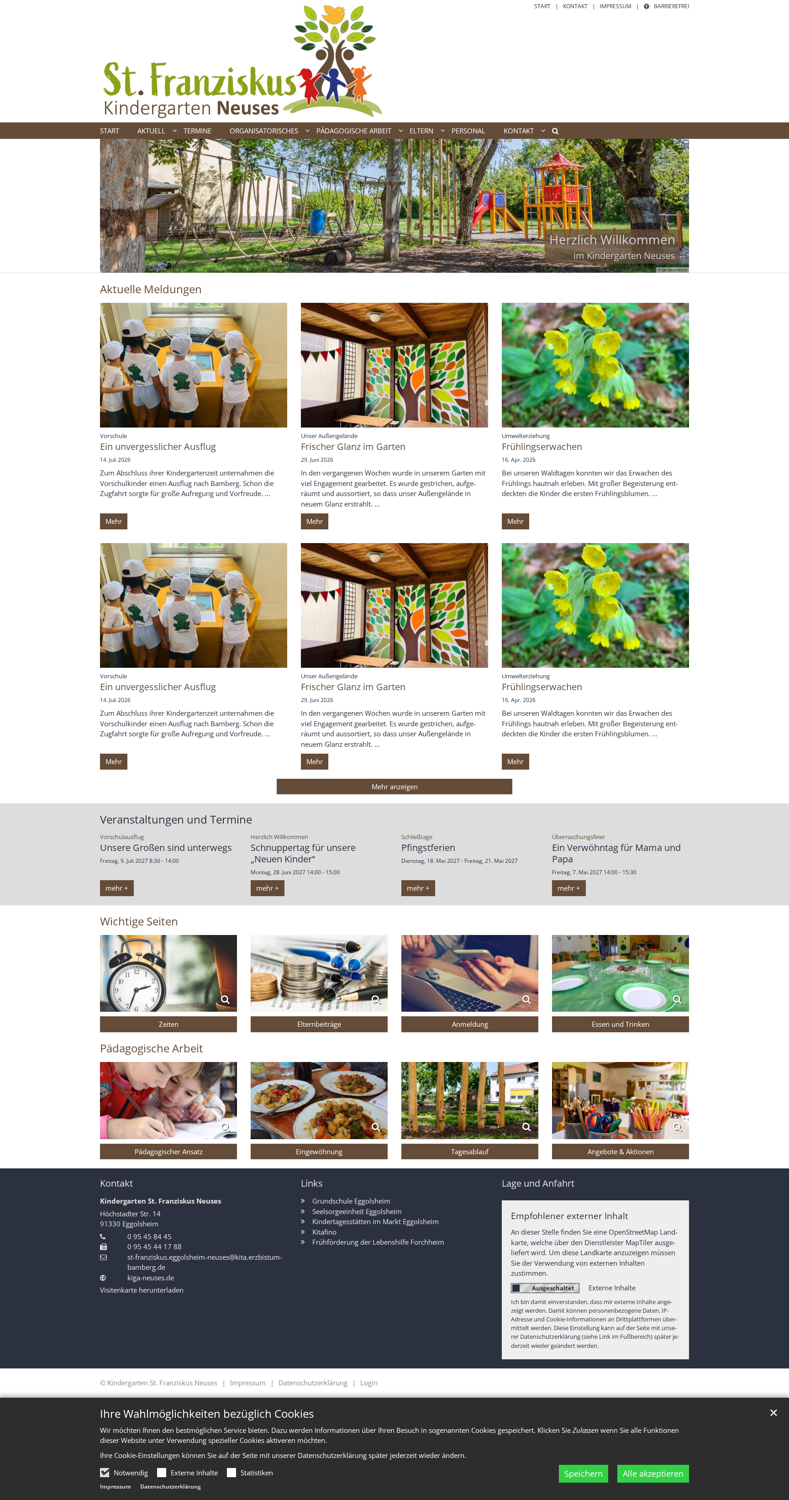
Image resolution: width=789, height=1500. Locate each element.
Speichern (583, 1473)
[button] (552, 132)
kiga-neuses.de (150, 1277)
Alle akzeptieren (653, 1473)
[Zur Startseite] (244, 61)
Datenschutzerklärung (170, 1486)
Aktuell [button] (151, 130)
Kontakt (116, 1183)
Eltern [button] (421, 130)
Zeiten (169, 1024)
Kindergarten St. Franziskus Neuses (160, 1200)
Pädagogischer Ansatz (169, 1151)
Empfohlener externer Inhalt (569, 1215)
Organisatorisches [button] (264, 130)
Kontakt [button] (519, 130)
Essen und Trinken (620, 1024)
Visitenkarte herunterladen (142, 1289)
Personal (468, 130)
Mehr (113, 521)
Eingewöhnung (319, 1151)
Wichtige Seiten (139, 921)
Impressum (115, 1486)
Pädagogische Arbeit (151, 1048)
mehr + (116, 888)
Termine (197, 130)
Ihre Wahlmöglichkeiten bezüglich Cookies (207, 1414)
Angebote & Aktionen (621, 1151)
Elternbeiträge (319, 1024)
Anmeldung (470, 1024)
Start (109, 130)
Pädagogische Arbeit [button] (353, 130)
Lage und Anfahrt (538, 1183)
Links (312, 1183)
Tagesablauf (470, 1151)
